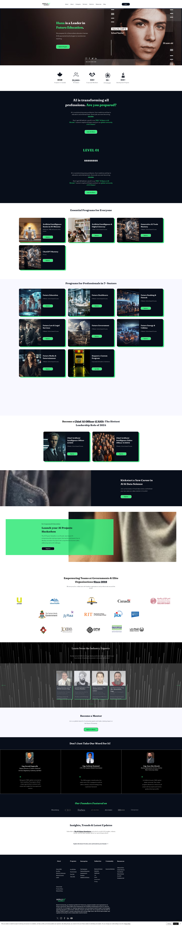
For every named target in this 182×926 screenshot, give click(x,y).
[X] (57, 918)
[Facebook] (89, 57)
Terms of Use (59, 886)
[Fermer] (180, 924)
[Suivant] (178, 685)
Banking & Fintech (98, 869)
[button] (78, 4)
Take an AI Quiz (120, 867)
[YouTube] (71, 918)
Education (96, 871)
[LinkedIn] (96, 57)
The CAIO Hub (120, 871)
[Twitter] (92, 57)
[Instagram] (86, 57)
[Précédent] (4, 685)
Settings (169, 923)
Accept (175, 923)
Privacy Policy (127, 923)
